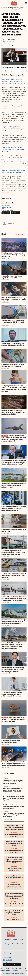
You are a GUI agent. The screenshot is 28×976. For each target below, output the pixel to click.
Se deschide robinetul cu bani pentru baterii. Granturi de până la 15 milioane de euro (13, 485)
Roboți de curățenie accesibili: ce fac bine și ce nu (13, 530)
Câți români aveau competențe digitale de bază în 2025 (11, 277)
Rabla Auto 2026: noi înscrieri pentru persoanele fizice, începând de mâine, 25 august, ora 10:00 (13, 508)
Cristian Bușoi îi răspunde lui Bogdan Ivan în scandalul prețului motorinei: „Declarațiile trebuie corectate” (13, 462)
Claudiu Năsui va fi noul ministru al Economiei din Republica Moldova (12, 344)
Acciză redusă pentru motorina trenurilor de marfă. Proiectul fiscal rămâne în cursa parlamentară (13, 552)
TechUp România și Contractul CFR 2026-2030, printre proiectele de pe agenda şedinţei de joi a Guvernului (13, 763)
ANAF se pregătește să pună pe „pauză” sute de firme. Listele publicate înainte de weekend (11, 694)
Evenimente (14, 948)
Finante (15, 939)
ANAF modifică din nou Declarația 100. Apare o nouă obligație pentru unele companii (14, 575)
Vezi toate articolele (19, 234)
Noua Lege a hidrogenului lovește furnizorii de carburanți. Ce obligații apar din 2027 (13, 254)
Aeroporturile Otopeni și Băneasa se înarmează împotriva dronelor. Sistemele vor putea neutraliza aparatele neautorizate (13, 645)
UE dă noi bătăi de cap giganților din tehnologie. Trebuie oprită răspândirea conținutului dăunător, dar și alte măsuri (13, 81)
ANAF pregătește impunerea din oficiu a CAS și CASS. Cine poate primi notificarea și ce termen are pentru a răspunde (13, 388)
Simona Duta (11, 39)
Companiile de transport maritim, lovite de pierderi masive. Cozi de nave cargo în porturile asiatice (13, 129)
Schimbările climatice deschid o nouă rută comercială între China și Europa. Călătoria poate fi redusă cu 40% (14, 598)
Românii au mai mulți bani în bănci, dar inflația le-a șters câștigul (12, 365)
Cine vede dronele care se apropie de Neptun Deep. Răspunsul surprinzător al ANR (13, 719)
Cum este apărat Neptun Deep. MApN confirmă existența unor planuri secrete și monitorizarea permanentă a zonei (13, 438)
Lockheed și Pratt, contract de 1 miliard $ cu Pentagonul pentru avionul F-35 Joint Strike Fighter (13, 149)
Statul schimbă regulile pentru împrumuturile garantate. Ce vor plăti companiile (13, 299)
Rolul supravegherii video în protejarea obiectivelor (10, 741)
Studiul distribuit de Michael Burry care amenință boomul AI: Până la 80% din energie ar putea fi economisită (12, 670)
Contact (21, 968)
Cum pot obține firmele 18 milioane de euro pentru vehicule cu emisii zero (13, 322)
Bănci (13, 944)
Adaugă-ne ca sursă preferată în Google (15, 67)
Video (21, 939)
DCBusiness (4, 7)
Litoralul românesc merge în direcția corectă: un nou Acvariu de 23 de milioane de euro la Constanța (13, 621)
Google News (8, 207)
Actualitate (10, 7)
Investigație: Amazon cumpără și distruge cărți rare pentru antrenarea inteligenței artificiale (13, 412)
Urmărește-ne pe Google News (15, 71)
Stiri (15, 7)
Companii (20, 944)
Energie (7, 944)
